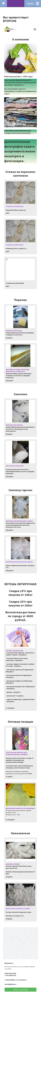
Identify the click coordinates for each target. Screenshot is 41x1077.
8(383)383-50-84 (10, 973)
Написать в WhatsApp (20, 990)
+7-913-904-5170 (10, 975)
